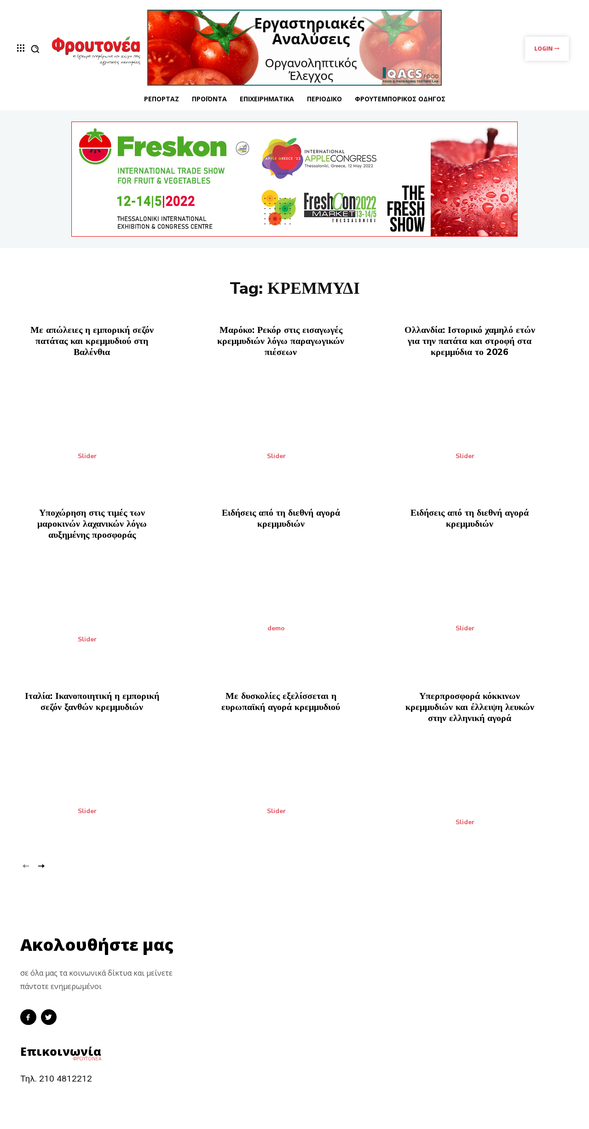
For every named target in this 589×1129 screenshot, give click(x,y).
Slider (87, 456)
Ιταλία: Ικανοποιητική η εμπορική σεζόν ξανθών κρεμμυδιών (92, 701)
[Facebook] (28, 1017)
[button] (35, 49)
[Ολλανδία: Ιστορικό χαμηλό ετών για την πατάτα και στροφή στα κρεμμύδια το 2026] (483, 424)
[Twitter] (49, 1017)
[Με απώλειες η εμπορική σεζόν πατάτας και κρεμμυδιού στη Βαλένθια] (105, 424)
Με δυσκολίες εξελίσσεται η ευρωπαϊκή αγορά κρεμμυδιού (280, 701)
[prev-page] (26, 865)
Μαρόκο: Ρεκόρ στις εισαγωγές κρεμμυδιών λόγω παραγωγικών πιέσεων (280, 341)
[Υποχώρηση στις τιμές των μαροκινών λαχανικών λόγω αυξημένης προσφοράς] (105, 607)
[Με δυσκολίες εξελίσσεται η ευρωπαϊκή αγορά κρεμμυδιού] (294, 779)
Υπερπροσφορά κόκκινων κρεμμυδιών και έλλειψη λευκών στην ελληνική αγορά (469, 707)
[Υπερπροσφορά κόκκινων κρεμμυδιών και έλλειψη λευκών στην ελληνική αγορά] (483, 790)
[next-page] (40, 865)
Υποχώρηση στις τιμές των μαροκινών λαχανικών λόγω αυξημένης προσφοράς (92, 523)
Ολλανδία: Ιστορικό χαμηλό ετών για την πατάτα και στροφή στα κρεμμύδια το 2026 (469, 341)
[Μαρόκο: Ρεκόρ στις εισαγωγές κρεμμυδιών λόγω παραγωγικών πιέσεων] (294, 424)
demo (276, 628)
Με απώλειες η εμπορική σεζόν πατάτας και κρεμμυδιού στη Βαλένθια (92, 341)
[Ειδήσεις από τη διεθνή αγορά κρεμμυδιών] (294, 596)
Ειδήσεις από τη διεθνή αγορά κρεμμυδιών (281, 518)
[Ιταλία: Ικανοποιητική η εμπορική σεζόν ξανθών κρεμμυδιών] (105, 779)
